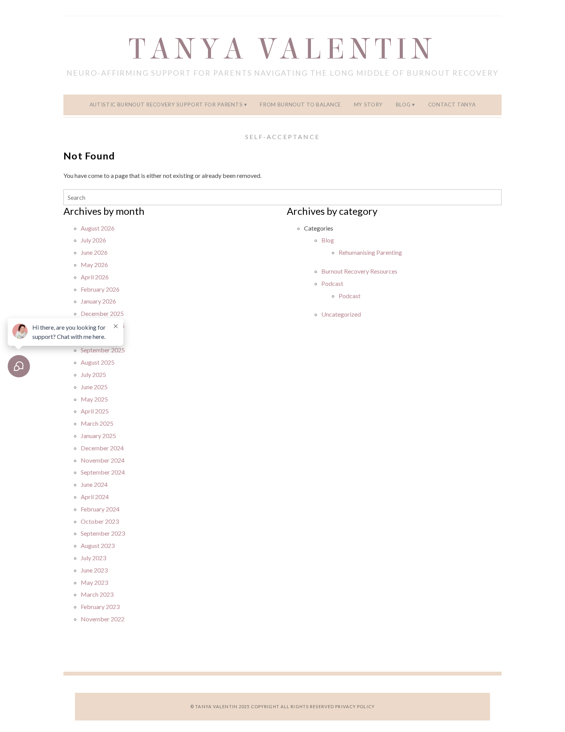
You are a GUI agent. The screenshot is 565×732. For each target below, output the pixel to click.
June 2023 (94, 570)
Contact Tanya (452, 104)
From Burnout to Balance (300, 104)
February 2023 (100, 606)
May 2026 (94, 264)
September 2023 (103, 533)
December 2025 (102, 313)
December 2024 (102, 447)
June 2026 (94, 252)
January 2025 (98, 435)
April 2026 (95, 277)
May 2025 (94, 399)
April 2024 (95, 496)
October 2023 (100, 521)
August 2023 (98, 545)
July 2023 (93, 557)
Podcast (332, 283)
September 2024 (103, 472)
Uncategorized (341, 314)
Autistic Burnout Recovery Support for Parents (166, 104)
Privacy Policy (355, 706)
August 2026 (98, 228)
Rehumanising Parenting (370, 252)
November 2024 (103, 460)
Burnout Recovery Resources (359, 271)
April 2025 (95, 411)
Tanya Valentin (283, 49)
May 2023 (94, 582)
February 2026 (100, 289)
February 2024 (100, 509)
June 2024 (94, 484)
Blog (403, 104)
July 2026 (93, 240)
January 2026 (98, 301)
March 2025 (97, 423)
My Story (368, 104)
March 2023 (97, 594)
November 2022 (103, 618)
